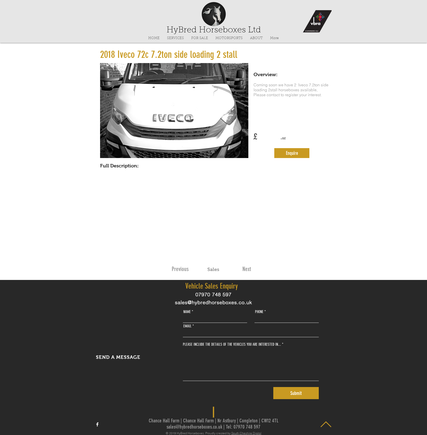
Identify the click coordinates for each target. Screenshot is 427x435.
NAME (187, 312)
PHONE (259, 312)
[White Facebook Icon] (97, 424)
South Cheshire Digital (246, 433)
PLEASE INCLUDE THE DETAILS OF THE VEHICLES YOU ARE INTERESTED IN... (232, 344)
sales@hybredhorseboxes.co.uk (213, 302)
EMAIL (187, 326)
